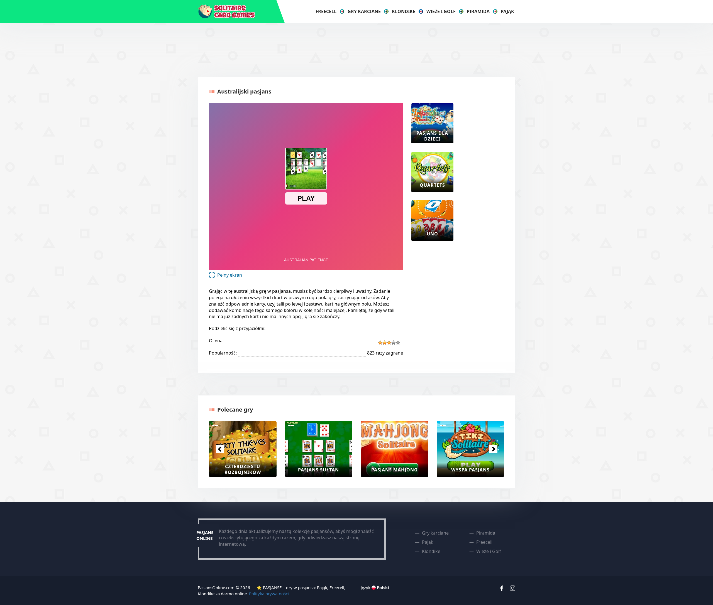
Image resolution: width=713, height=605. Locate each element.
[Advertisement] (356, 49)
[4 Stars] (393, 342)
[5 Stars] (398, 342)
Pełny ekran (229, 275)
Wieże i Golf (441, 11)
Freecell (326, 11)
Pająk (507, 11)
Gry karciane (364, 11)
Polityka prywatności (269, 593)
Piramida (478, 11)
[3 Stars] (389, 342)
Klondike (403, 11)
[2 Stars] (384, 342)
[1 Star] (380, 342)
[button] (220, 449)
